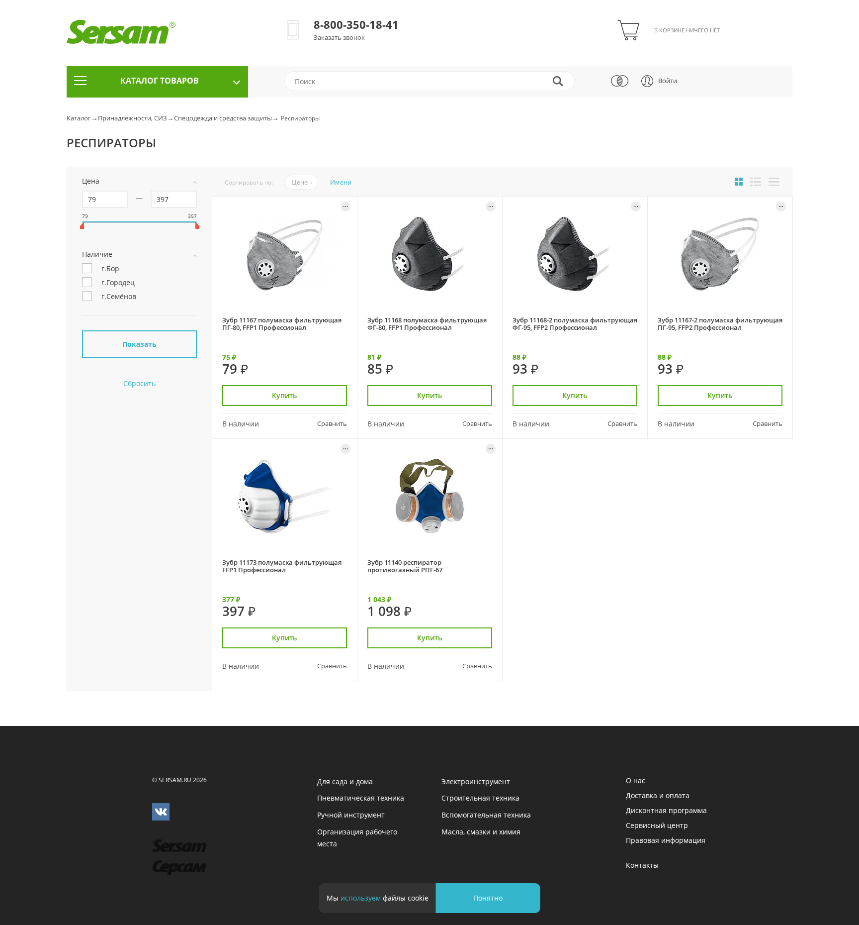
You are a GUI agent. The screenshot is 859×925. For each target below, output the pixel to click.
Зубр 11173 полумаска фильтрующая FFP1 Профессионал (282, 566)
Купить (284, 395)
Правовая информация (665, 840)
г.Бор (110, 268)
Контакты (642, 865)
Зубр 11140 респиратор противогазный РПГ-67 (404, 566)
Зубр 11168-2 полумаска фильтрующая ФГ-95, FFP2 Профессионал (575, 323)
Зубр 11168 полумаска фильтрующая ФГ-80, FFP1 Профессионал (427, 323)
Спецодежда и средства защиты (223, 117)
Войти (667, 80)
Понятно (488, 898)
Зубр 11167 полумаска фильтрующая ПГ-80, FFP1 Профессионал (282, 323)
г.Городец (118, 282)
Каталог (79, 117)
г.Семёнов (118, 296)
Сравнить (332, 423)
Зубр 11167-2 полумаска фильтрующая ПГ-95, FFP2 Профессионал (720, 323)
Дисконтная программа (666, 810)
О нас (635, 780)
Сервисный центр (657, 825)
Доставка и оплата (657, 795)
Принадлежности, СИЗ (132, 117)
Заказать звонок (339, 37)
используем (361, 898)
